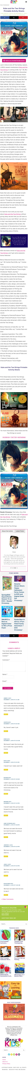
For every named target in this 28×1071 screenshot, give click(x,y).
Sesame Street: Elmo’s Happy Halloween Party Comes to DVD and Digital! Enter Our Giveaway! (19, 592)
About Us (5, 1061)
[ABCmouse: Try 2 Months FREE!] (21, 968)
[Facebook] (11, 568)
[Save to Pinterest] (23, 17)
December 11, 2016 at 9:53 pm (11, 762)
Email (4, 681)
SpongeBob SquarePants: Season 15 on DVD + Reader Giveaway (7, 599)
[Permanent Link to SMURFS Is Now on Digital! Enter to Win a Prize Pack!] (7, 616)
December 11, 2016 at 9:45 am (11, 723)
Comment (6, 660)
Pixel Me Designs (20, 1069)
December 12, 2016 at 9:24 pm (12, 846)
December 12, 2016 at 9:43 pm (12, 865)
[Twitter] (17, 568)
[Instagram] (13, 568)
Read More (5, 915)
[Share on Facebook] (4, 17)
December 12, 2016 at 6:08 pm (12, 824)
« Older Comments (7, 899)
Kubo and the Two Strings (12, 214)
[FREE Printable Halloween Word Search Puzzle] (7, 951)
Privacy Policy (6, 1063)
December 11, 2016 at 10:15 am (12, 740)
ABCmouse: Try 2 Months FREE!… (19, 975)
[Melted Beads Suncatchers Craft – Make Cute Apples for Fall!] (7, 968)
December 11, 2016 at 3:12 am (11, 699)
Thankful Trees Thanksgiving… (18, 942)
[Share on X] (14, 17)
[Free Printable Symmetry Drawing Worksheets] (7, 935)
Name (4, 674)
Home (1, 4)
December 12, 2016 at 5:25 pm (12, 803)
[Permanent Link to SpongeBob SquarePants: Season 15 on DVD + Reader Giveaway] (7, 592)
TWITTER (14, 437)
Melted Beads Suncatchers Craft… (6, 975)
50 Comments (21, 15)
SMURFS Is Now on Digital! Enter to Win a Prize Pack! (7, 624)
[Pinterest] (15, 568)
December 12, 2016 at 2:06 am (12, 779)
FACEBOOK (6, 437)
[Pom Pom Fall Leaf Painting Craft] (21, 951)
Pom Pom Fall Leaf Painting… (19, 958)
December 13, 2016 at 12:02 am (12, 885)
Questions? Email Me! (9, 918)
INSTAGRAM (21, 437)
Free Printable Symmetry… (4, 942)
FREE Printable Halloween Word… (5, 958)
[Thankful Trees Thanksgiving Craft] (21, 935)
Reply (5, 714)
